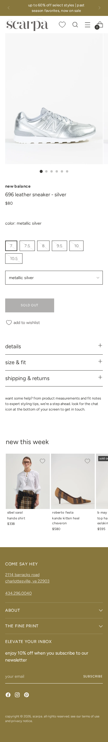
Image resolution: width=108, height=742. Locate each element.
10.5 (14, 258)
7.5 (27, 245)
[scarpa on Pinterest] (27, 695)
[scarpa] (26, 24)
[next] (99, 8)
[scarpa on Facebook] (8, 695)
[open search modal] (75, 24)
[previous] (8, 8)
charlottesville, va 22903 (27, 581)
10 (76, 245)
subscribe (93, 676)
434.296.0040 (18, 593)
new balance (18, 186)
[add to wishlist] (42, 461)
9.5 (59, 245)
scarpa (37, 716)
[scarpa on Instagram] (17, 695)
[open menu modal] (87, 24)
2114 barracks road (22, 574)
